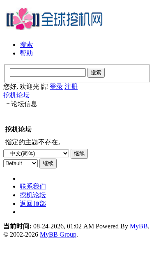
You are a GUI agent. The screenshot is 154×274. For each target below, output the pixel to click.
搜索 (26, 44)
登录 (56, 86)
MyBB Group (58, 234)
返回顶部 (33, 203)
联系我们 (33, 186)
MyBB (139, 226)
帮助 (26, 53)
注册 (71, 86)
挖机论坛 (16, 95)
